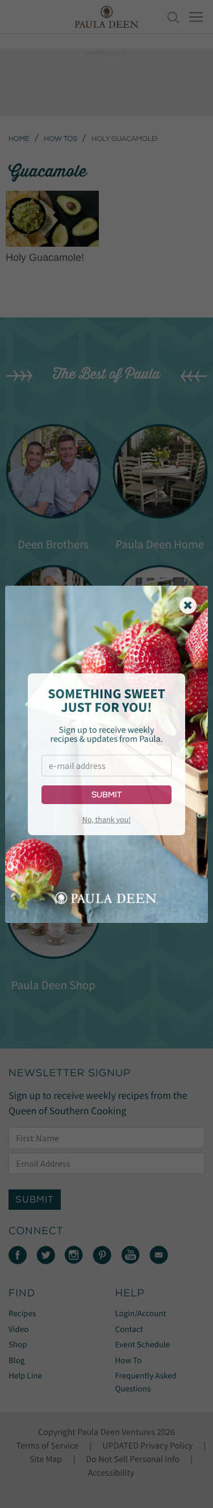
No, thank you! (106, 819)
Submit (106, 795)
